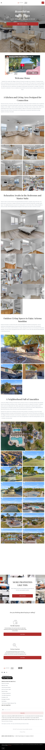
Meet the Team (5, 685)
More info (9, 745)
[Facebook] (2, 672)
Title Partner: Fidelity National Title (9, 703)
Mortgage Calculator (6, 699)
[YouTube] (4, 672)
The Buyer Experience (6, 693)
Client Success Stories (6, 687)
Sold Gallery (4, 701)
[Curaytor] (7, 678)
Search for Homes (5, 683)
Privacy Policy (22, 731)
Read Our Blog (4, 691)
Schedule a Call (5, 697)
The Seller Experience (6, 695)
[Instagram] (6, 672)
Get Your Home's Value (6, 689)
